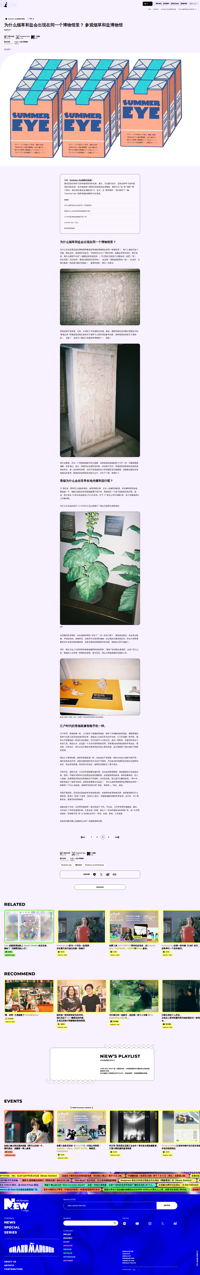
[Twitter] (163, 1224)
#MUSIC (67, 1238)
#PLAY (67, 1235)
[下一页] (117, 837)
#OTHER (68, 1261)
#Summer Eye (66, 865)
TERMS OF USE (128, 1261)
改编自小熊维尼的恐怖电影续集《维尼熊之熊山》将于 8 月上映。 (54, 1175)
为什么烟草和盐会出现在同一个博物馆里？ (78, 205)
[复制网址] (114, 874)
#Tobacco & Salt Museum (94, 865)
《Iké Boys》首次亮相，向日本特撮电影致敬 (62, 1180)
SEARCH (67, 1218)
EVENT (166, 4)
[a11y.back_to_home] (8, 4)
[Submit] (115, 1223)
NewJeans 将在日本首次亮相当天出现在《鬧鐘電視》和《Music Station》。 (125, 1180)
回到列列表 (100, 887)
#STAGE (67, 1253)
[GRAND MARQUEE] (31, 1247)
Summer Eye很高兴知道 (168, 9)
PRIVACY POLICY (129, 1263)
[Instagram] (150, 1224)
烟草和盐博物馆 (69, 228)
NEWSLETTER (69, 1200)
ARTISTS (9, 1266)
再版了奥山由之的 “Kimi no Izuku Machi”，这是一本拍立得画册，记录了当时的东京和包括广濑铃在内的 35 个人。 (72, 1184)
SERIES (184, 4)
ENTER (167, 1205)
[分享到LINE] (94, 874)
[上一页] (83, 837)
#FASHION (69, 1257)
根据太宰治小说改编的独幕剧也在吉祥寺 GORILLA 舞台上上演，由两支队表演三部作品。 (122, 1189)
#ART (66, 1242)
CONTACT (126, 1254)
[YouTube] (137, 1224)
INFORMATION (128, 1258)
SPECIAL (175, 4)
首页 (149, 9)
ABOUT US (10, 1262)
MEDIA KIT (126, 1256)
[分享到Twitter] (101, 874)
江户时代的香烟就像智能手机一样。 (76, 217)
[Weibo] (108, 874)
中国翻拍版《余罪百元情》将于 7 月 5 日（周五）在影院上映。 (119, 1175)
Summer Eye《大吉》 (71, 222)
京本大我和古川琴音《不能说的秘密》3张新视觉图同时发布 (47, 1189)
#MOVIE (68, 1246)
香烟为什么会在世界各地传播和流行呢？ (77, 211)
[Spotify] (124, 1224)
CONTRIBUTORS (13, 1269)
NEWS (159, 4)
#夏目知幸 (78, 865)
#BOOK (67, 1250)
